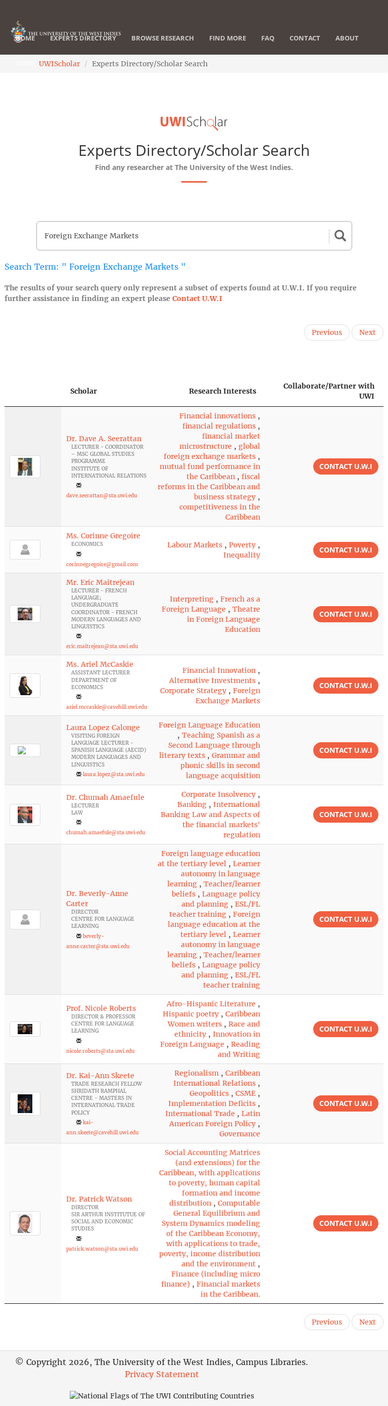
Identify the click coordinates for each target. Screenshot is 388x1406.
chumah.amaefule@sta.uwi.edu (105, 832)
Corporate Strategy (193, 690)
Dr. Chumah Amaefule (105, 797)
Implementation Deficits (212, 1103)
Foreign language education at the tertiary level (214, 924)
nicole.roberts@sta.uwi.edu (100, 1051)
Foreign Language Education (209, 725)
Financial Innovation (219, 670)
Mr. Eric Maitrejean (100, 582)
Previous (327, 332)
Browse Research (162, 37)
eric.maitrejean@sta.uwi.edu (102, 646)
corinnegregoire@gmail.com (102, 564)
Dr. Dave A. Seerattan (103, 438)
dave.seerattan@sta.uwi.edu (101, 495)
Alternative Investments (212, 680)
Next (367, 332)
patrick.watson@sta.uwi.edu (102, 1249)
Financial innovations (217, 415)
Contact (304, 37)
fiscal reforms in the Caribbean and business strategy (209, 486)
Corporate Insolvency (218, 794)
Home (25, 37)
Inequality (241, 555)
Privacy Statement (162, 1374)
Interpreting (192, 599)
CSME (245, 1093)
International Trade (200, 1113)
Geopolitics (209, 1093)
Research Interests (222, 391)
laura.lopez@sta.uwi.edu (113, 774)
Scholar (83, 391)
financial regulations (219, 426)
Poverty (242, 544)
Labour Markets (194, 544)
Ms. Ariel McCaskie (99, 664)
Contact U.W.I (197, 298)
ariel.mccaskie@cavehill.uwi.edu (106, 707)
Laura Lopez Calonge (103, 727)
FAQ (267, 37)
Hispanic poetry (191, 1013)
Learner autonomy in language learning (213, 873)
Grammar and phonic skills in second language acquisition (220, 765)
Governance (239, 1133)
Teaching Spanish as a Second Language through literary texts (209, 745)
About (347, 37)
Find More (227, 37)
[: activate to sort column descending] (33, 391)
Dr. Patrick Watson (99, 1199)
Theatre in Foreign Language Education (223, 619)
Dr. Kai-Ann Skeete (100, 1075)
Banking (192, 804)
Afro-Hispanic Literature (211, 1003)
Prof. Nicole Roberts (101, 1008)
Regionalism (196, 1073)
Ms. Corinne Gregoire (103, 535)
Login (25, 63)
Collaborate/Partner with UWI (328, 391)
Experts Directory (83, 37)
